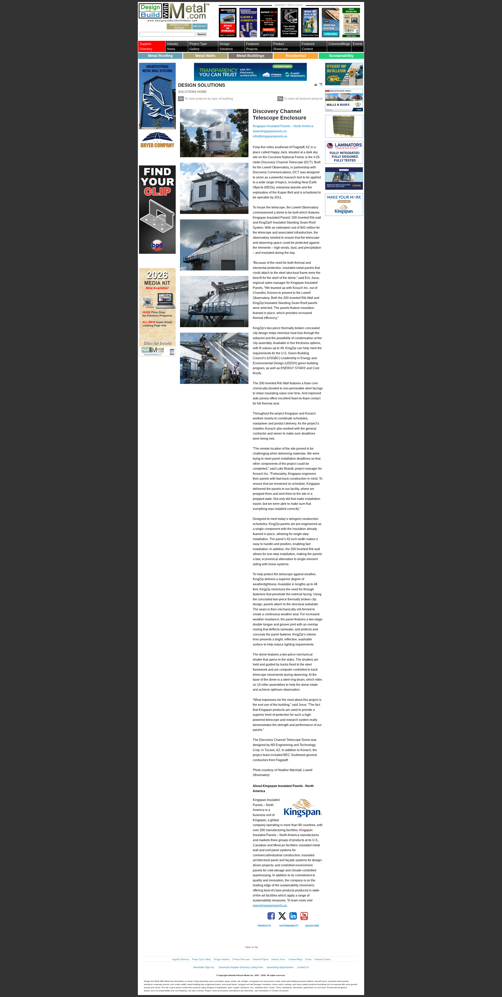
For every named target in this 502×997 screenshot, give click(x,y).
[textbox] (167, 34)
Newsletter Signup (179, 26)
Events (357, 44)
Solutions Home (192, 91)
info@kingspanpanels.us (270, 136)
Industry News (172, 46)
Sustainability (341, 56)
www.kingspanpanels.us (270, 131)
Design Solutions (226, 46)
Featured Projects (252, 46)
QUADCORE (312, 925)
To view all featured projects (300, 98)
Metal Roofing (160, 56)
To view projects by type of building (206, 98)
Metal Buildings (251, 56)
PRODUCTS (264, 925)
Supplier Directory (146, 46)
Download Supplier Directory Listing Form (241, 967)
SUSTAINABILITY (288, 925)
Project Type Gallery (198, 46)
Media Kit (200, 26)
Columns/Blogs (339, 44)
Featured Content (308, 46)
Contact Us (303, 967)
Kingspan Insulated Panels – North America (283, 126)
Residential (296, 56)
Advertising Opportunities (280, 967)
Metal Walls (205, 56)
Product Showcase (280, 46)
